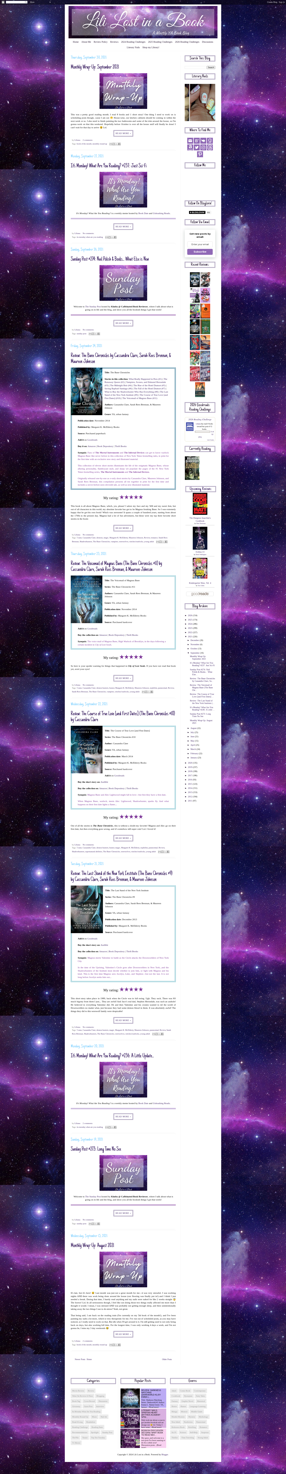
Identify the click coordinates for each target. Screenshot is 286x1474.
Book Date (143, 213)
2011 (190, 801)
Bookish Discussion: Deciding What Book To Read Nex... (152, 1432)
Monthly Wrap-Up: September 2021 (95, 67)
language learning (198, 1406)
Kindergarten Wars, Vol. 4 (200, 583)
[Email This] (110, 144)
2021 (190, 636)
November (195, 644)
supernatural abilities (93, 852)
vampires (114, 542)
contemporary (200, 1391)
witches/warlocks (136, 542)
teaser (84, 1438)
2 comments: (88, 140)
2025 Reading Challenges (160, 42)
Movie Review (78, 1391)
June (193, 736)
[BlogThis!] (113, 144)
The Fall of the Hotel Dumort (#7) (149, 388)
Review (147, 538)
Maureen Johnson (136, 538)
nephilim (153, 688)
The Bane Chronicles (101, 542)
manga (174, 1411)
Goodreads (92, 440)
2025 (190, 620)
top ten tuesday (98, 1438)
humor (111, 688)
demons (100, 538)
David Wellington (201, 554)
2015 (190, 784)
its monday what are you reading (90, 237)
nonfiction (188, 1422)
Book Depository (105, 446)
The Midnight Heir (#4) (121, 385)
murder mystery (178, 1417)
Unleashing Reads (161, 213)
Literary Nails (133, 47)
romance (154, 538)
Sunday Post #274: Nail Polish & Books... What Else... (201, 672)
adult (174, 1391)
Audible (104, 782)
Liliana (198, 423)
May (193, 741)
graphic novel (187, 1401)
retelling (192, 1427)
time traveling (187, 1438)
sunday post (81, 334)
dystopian (188, 1396)
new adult (176, 1422)
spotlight (95, 1432)
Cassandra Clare (89, 538)
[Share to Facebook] (119, 144)
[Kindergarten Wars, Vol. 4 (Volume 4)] (200, 578)
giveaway (76, 1406)
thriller (175, 1438)
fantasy (175, 1401)
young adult (149, 542)
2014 (190, 788)
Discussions (207, 42)
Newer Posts (80, 1359)
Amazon (92, 446)
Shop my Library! (150, 47)
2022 (190, 632)
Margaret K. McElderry (118, 538)
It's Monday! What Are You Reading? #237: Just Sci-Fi (109, 166)
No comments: (88, 233)
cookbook (176, 1396)
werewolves (123, 542)
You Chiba (201, 585)
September (195, 653)
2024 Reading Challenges (133, 42)
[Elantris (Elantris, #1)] (192, 479)
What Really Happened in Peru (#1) (145, 379)
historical (201, 1401)
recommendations (79, 1432)
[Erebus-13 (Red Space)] (200, 549)
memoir (184, 1411)
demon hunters (102, 688)
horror (174, 1406)
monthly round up (100, 144)
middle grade (196, 1411)
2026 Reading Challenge (200, 419)
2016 (190, 780)
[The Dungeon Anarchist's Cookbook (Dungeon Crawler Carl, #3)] (200, 514)
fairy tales (200, 1396)
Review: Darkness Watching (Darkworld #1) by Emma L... (151, 1393)
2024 (190, 624)
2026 (190, 615)
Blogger (164, 1454)
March (193, 749)
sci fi (174, 1432)
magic (106, 538)
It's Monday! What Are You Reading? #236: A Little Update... (112, 1056)
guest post (88, 1406)
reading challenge (80, 1427)
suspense (205, 1432)
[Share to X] (116, 144)
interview (100, 1406)
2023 (190, 628)
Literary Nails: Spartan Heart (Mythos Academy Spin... (150, 1413)
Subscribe (200, 251)
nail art (104, 1417)
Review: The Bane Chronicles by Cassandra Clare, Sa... (202, 679)
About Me (86, 42)
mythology (203, 1417)
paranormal (162, 688)
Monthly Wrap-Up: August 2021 (92, 1246)
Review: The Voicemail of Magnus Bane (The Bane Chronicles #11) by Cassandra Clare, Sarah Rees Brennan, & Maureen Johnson (116, 567)
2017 (190, 775)
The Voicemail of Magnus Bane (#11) (139, 398)
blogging (100, 1396)
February (195, 753)
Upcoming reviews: (201, 489)
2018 (190, 771)
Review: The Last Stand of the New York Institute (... (202, 702)
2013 (190, 792)
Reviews (114, 42)
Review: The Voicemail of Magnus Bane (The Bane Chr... (201, 687)
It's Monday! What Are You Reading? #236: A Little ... (202, 708)
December (195, 640)
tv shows (76, 1443)
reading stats (97, 1427)
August (194, 728)
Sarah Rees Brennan (80, 692)
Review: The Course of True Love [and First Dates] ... (202, 695)
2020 (190, 763)
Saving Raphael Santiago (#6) (118, 388)
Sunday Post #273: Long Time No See (96, 1149)
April (193, 745)
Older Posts (167, 1359)
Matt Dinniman (201, 523)
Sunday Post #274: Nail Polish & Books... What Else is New (110, 259)
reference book (178, 1427)
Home (76, 42)
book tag (76, 1401)
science (183, 1432)
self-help (194, 1432)
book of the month (84, 144)
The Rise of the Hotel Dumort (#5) (149, 385)
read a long (77, 1422)
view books (210, 440)
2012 (190, 797)
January (194, 758)
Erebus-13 (200, 552)
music (94, 1417)
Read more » (123, 133)
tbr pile (75, 1438)
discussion (103, 1401)
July (193, 732)
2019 (190, 767)
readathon (90, 1422)
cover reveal (89, 1401)
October (194, 649)
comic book (185, 1391)
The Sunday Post (93, 306)
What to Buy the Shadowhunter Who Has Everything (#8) (131, 391)
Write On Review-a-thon (82, 1396)
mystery (191, 1417)
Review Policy (101, 42)
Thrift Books (121, 446)
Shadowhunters (86, 542)
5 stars (79, 538)
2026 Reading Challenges (187, 42)
